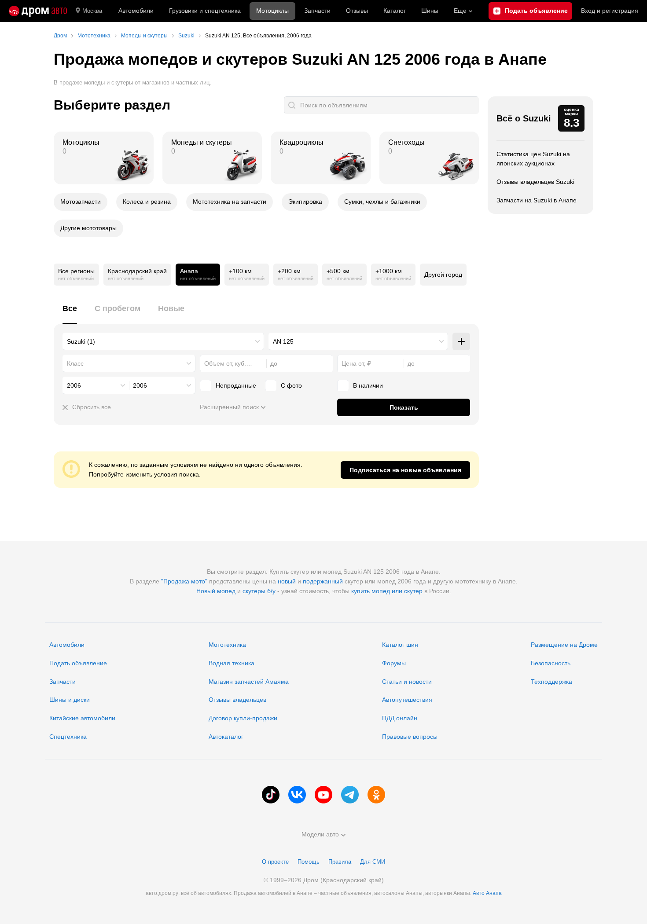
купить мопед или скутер (387, 590)
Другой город (443, 274)
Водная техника (231, 663)
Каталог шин (400, 644)
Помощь (309, 861)
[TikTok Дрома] (270, 794)
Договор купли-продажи (243, 718)
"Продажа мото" (184, 581)
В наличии (368, 385)
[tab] (69, 313)
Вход (609, 10)
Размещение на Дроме (564, 644)
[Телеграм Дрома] (350, 794)
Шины (429, 10)
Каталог (394, 10)
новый (287, 581)
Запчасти (317, 10)
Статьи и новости (407, 681)
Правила (339, 861)
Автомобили (136, 10)
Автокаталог (226, 736)
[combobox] (163, 341)
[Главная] (38, 11)
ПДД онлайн (399, 718)
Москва (92, 10)
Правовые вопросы (409, 736)
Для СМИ (372, 861)
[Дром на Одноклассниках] (376, 794)
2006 (74, 385)
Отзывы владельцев (237, 699)
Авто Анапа (487, 893)
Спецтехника (68, 736)
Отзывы (357, 10)
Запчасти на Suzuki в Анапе (536, 200)
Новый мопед (215, 590)
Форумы (394, 663)
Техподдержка (551, 681)
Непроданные (236, 385)
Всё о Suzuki (523, 118)
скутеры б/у (259, 590)
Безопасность (550, 663)
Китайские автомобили (82, 718)
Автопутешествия (407, 699)
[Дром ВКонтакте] (297, 794)
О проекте (275, 861)
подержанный (323, 581)
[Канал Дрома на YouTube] (323, 794)
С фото (291, 385)
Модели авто (320, 834)
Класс (75, 363)
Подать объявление (78, 663)
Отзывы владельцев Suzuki (535, 181)
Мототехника (227, 644)
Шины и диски (69, 699)
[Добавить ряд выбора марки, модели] (461, 341)
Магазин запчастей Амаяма (249, 681)
